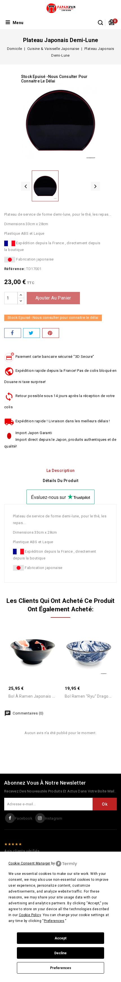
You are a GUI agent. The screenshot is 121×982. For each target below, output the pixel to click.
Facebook (23, 818)
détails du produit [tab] (60, 480)
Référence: (14, 269)
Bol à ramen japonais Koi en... (37, 696)
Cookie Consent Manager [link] (29, 863)
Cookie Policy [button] (30, 915)
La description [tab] (60, 470)
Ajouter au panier (53, 298)
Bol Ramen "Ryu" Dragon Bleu (92, 696)
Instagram (53, 818)
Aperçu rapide (26, 647)
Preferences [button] (54, 921)
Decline (60, 953)
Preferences (60, 968)
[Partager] (13, 333)
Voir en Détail (38, 647)
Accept (60, 938)
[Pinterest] (50, 333)
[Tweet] (31, 333)
